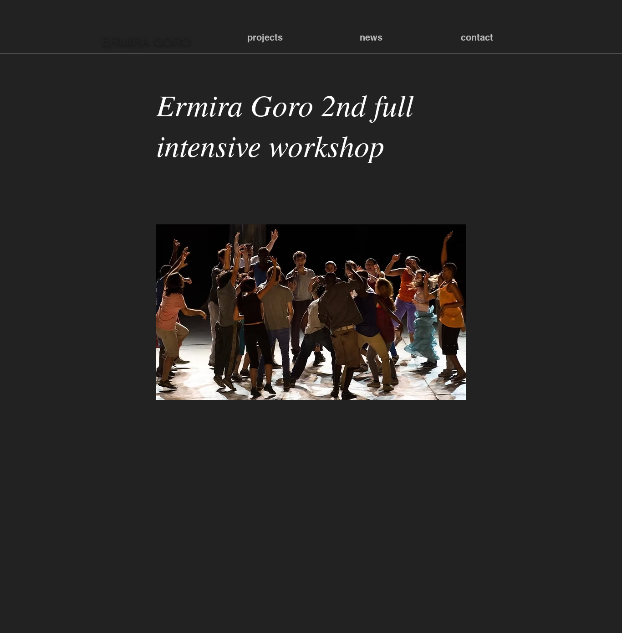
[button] (265, 37)
